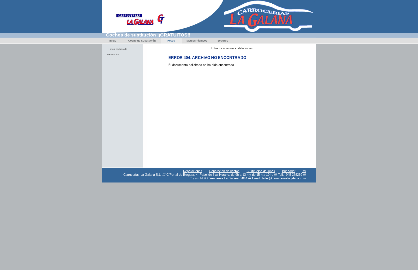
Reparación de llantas (224, 171)
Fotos (171, 40)
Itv (304, 171)
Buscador (288, 171)
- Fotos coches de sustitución (117, 52)
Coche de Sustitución (142, 40)
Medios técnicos (197, 40)
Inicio (112, 40)
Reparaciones (192, 171)
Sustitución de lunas (260, 171)
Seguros (222, 40)
